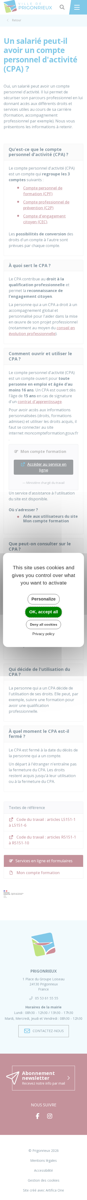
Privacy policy (43, 634)
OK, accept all (43, 611)
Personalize (43, 599)
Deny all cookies (43, 624)
